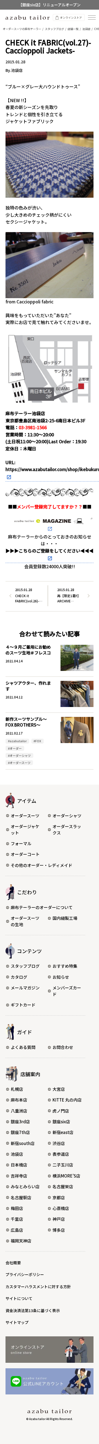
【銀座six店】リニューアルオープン (49, 4)
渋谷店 (59, 1143)
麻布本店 (19, 1100)
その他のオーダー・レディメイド (41, 865)
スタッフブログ (25, 966)
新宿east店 (63, 1132)
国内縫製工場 (65, 918)
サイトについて (19, 1298)
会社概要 (13, 1262)
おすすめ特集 (65, 966)
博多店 (59, 1230)
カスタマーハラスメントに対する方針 (38, 1286)
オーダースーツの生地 (25, 921)
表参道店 (61, 1154)
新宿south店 (23, 1143)
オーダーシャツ (67, 815)
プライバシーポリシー (25, 1274)
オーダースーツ (25, 815)
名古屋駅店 (21, 1197)
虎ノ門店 (61, 1111)
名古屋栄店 (63, 1186)
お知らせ (61, 977)
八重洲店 (19, 1111)
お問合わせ (63, 1047)
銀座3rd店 (20, 1121)
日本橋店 (19, 1165)
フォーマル (21, 843)
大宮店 (59, 1089)
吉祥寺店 (19, 1176)
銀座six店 (61, 1121)
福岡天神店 (21, 1241)
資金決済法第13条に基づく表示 (33, 1310)
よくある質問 (23, 1047)
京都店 (59, 1197)
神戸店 (59, 1219)
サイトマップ (17, 1322)
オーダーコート (25, 854)
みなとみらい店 (25, 1186)
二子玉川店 (63, 1165)
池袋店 (17, 1154)
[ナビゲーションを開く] (92, 17)
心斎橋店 (61, 1208)
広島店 (17, 1230)
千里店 (17, 1219)
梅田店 (17, 1208)
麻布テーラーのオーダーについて (42, 907)
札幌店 (17, 1089)
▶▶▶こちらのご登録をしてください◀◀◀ (50, 550)
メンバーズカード (67, 991)
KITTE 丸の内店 (67, 1100)
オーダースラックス (67, 829)
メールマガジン (25, 988)
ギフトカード (23, 1005)
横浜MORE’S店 (66, 1176)
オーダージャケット (25, 829)
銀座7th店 (20, 1132)
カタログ (19, 977)
